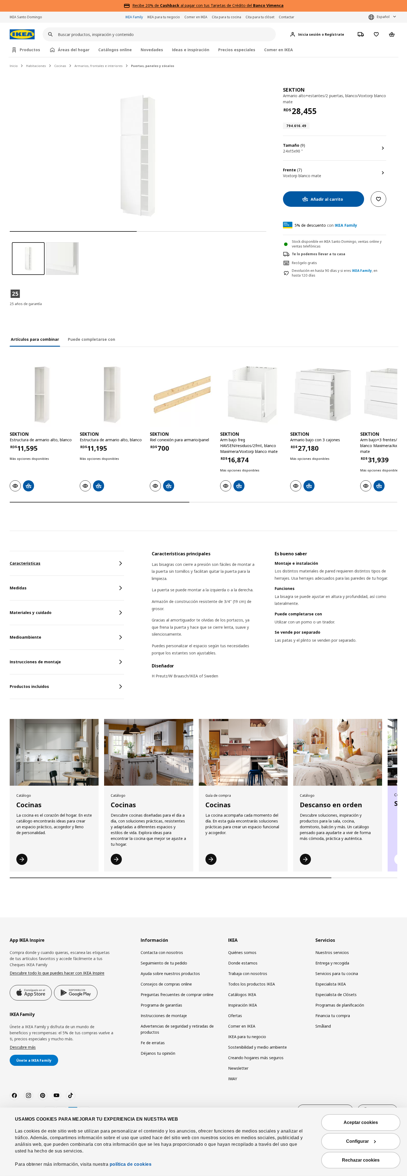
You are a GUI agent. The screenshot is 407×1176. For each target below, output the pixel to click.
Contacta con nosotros (162, 952)
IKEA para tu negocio (163, 17)
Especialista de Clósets (336, 994)
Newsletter (238, 1068)
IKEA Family (134, 17)
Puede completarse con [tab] (91, 339)
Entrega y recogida (332, 963)
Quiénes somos (242, 952)
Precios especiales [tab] (236, 49)
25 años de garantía (26, 303)
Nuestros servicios (332, 952)
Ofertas (235, 1015)
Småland (323, 1026)
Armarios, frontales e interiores (98, 66)
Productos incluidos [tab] (29, 686)
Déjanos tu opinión (158, 1053)
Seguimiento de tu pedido (164, 963)
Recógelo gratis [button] (304, 263)
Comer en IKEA (195, 17)
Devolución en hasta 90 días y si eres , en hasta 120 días (334, 273)
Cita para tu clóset (260, 17)
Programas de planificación (339, 1005)
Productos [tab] (30, 49)
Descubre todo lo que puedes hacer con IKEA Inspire (57, 973)
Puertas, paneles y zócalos (152, 66)
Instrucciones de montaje (164, 1015)
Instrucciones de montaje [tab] (35, 661)
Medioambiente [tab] (25, 637)
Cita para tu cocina (226, 17)
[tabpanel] (274, 618)
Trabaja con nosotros (247, 973)
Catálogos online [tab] (115, 49)
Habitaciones (36, 66)
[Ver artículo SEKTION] (42, 394)
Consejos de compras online (166, 984)
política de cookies (131, 1164)
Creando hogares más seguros (256, 1057)
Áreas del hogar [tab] (73, 49)
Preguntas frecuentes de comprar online (177, 994)
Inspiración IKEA (242, 1005)
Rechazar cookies (361, 1160)
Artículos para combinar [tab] (35, 339)
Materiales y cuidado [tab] (30, 612)
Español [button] (383, 16)
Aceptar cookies (361, 1122)
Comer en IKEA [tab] (278, 49)
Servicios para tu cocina (336, 973)
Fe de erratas (153, 1042)
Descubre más (23, 1047)
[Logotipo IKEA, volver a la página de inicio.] (22, 34)
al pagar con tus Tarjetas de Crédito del (222, 5)
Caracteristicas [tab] (25, 563)
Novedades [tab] (152, 49)
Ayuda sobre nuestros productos (170, 973)
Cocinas (60, 66)
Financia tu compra (332, 1015)
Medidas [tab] (18, 587)
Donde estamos (242, 963)
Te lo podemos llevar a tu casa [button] (318, 254)
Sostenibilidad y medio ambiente (257, 1047)
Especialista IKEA (330, 984)
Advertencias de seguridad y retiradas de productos (177, 1029)
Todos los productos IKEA (251, 984)
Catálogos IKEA (242, 994)
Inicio (14, 66)
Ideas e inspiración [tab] (190, 49)
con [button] (326, 225)
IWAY (232, 1078)
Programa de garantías (161, 1005)
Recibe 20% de (146, 5)
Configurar (357, 1141)
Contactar (286, 17)
